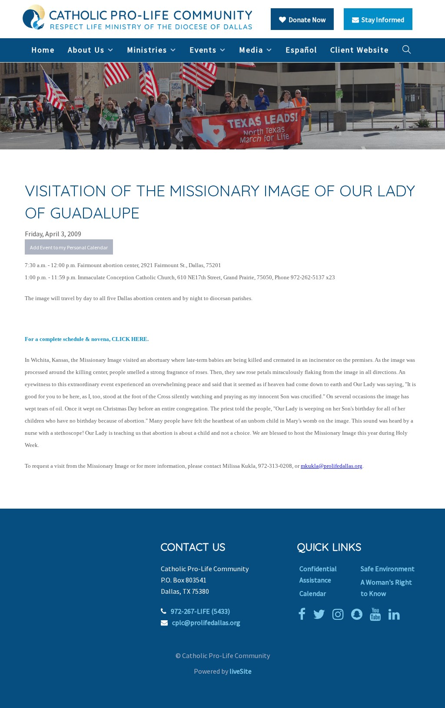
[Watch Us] (377, 614)
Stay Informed (381, 19)
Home (43, 50)
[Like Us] (304, 614)
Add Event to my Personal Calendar (69, 247)
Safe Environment (388, 568)
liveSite (240, 671)
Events (203, 50)
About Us (86, 50)
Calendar (312, 593)
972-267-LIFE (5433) (200, 611)
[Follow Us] (321, 614)
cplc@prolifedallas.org (206, 622)
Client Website (359, 50)
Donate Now (305, 19)
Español (301, 50)
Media (251, 50)
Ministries (147, 50)
